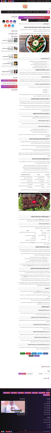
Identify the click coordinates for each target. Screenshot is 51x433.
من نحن (43, 1)
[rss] (4, 1)
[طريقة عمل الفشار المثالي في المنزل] (15, 63)
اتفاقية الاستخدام (39, 1)
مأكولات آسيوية (35, 12)
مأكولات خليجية (42, 12)
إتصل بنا (28, 1)
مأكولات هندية (28, 12)
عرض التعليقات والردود (22, 373)
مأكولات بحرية (21, 12)
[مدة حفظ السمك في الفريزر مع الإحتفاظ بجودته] (15, 40)
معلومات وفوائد (45, 14)
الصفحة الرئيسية (47, 1)
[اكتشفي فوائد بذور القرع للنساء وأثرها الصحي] (15, 56)
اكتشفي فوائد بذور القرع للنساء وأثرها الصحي (7, 57)
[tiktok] (7, 1)
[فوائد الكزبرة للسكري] (13, 407)
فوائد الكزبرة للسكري (21, 414)
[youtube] (9, 1)
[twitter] (5, 1)
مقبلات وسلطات (9, 12)
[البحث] (1, 1)
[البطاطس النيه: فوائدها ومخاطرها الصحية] (15, 71)
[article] (26, 361)
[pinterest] (10, 1)
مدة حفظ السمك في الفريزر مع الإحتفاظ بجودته (8, 41)
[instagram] (12, 1)
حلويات (15, 12)
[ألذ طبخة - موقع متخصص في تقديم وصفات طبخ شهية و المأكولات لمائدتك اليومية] (25, 6)
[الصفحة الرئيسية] (48, 12)
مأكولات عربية (39, 21)
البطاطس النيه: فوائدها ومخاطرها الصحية (7, 72)
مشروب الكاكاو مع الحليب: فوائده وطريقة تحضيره (7, 49)
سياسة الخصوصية (33, 1)
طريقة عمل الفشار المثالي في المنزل (8, 64)
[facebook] (13, 1)
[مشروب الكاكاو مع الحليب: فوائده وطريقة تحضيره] (15, 48)
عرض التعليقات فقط (29, 373)
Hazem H (23, 415)
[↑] (25, 430)
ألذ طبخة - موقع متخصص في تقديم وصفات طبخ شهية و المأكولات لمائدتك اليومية (30, 431)
